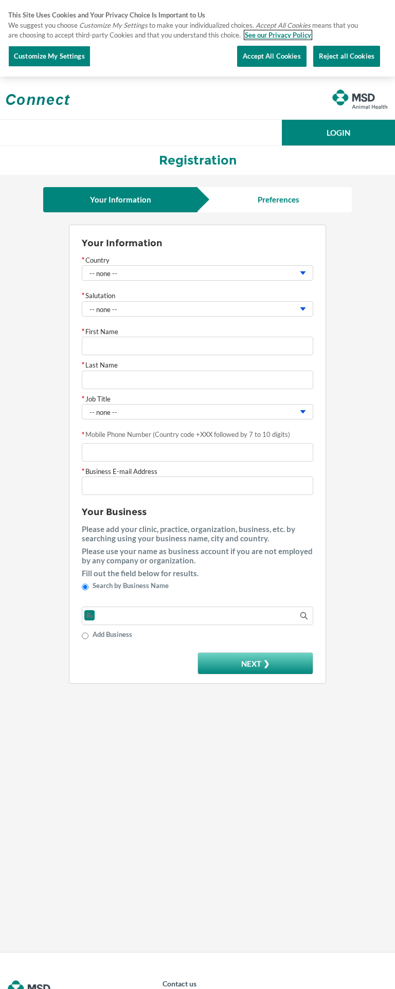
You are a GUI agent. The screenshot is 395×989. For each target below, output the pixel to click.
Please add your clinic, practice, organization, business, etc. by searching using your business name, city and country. (188, 533)
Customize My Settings (49, 56)
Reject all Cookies (346, 56)
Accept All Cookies (271, 56)
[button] (338, 132)
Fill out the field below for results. (140, 573)
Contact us (179, 983)
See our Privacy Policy (278, 35)
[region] (197, 38)
